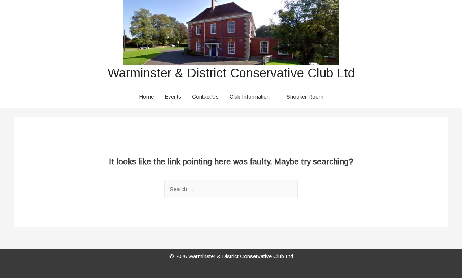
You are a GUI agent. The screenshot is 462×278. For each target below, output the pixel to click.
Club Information (250, 97)
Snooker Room (305, 97)
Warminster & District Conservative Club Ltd (231, 73)
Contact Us (205, 97)
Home (146, 97)
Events (173, 97)
